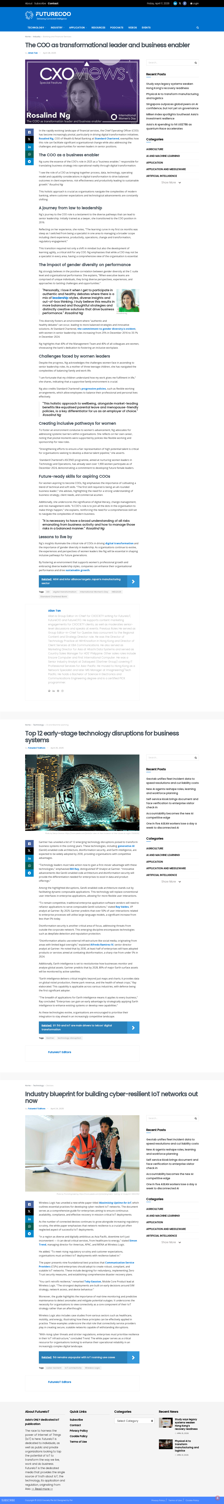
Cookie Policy (78, 1436)
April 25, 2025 (57, 747)
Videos (132, 27)
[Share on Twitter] (29, 139)
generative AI (126, 846)
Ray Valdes (122, 906)
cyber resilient (53, 1368)
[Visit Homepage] (48, 15)
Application (77, 27)
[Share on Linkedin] (29, 147)
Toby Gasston (92, 1281)
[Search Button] (198, 27)
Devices (49, 1085)
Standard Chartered (107, 138)
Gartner (50, 1038)
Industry (56, 27)
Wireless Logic (92, 1368)
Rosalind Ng (46, 138)
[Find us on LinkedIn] (175, 3)
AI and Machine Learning (163, 156)
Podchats (116, 27)
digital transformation (119, 543)
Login (195, 3)
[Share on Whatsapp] (29, 154)
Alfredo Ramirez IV (101, 944)
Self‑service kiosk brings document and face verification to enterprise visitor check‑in (172, 803)
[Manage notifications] (217, 1498)
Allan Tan (33, 52)
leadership (60, 298)
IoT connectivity (73, 1368)
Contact (53, 3)
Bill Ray (74, 869)
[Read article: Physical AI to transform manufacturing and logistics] (166, 1444)
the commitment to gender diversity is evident (106, 328)
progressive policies (94, 388)
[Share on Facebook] (29, 132)
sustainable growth (78, 570)
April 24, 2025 (57, 1108)
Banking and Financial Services (57, 36)
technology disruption (69, 1038)
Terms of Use (78, 1442)
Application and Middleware (166, 169)
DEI (48, 592)
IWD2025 (116, 592)
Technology (36, 27)
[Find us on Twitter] (180, 3)
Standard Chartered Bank (53, 596)
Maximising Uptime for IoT (115, 1202)
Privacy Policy (79, 1431)
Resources (98, 27)
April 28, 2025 (49, 52)
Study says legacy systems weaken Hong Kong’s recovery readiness (186, 1424)
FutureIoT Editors (36, 747)
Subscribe (40, 3)
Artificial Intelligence (161, 176)
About (28, 3)
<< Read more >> (42, 1489)
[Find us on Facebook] (185, 3)
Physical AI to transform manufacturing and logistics (187, 1445)
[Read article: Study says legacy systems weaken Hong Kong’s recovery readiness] (166, 1422)
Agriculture (154, 149)
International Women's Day (94, 592)
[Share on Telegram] (29, 161)
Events (146, 27)
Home (28, 36)
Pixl (71, 1500)
